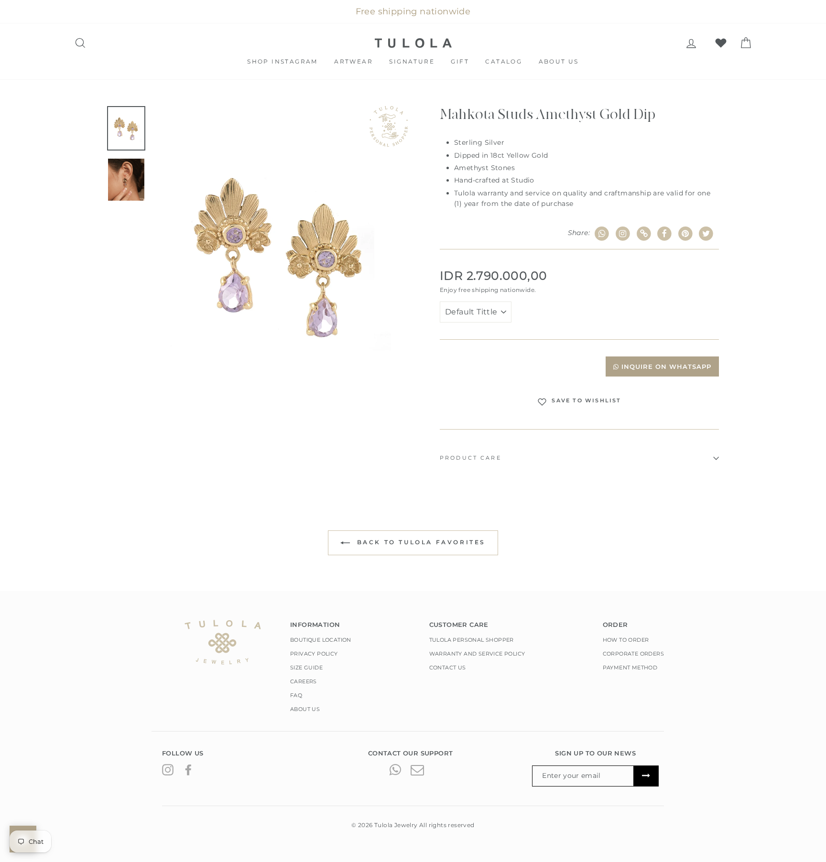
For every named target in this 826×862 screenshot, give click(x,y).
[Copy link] (643, 234)
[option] (280, 255)
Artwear (353, 61)
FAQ (296, 695)
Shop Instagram (282, 61)
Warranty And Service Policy (477, 653)
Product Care (470, 458)
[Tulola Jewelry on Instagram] (168, 769)
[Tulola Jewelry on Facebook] (188, 769)
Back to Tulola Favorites (420, 542)
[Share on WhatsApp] (602, 234)
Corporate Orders (633, 653)
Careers (303, 681)
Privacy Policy (314, 653)
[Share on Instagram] (623, 234)
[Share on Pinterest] (685, 234)
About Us (559, 61)
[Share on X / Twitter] (706, 234)
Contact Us (447, 667)
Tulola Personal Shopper (471, 639)
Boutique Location (320, 639)
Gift (460, 61)
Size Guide (306, 667)
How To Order (626, 639)
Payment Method (630, 667)
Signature (412, 61)
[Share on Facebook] (664, 234)
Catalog (503, 61)
